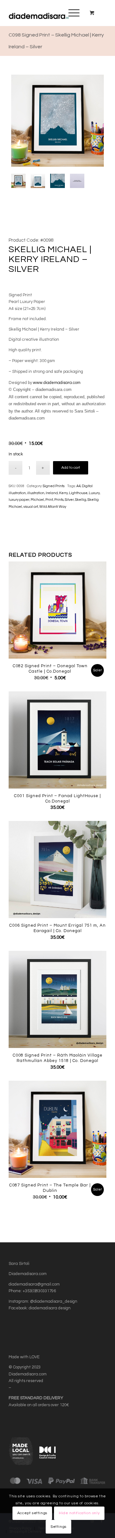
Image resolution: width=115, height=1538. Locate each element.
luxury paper (19, 499)
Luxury (94, 493)
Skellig (80, 499)
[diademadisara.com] (48, 13)
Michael (37, 499)
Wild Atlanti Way (52, 506)
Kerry (63, 493)
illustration (35, 493)
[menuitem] (73, 13)
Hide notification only (79, 1513)
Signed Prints (54, 486)
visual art (30, 506)
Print (49, 499)
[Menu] (71, 13)
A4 (78, 486)
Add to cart (70, 468)
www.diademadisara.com (56, 382)
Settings (58, 1527)
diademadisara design (50, 1308)
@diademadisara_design (53, 1301)
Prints (59, 499)
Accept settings (32, 1513)
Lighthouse (78, 493)
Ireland (52, 493)
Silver (69, 499)
